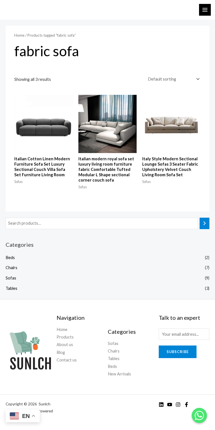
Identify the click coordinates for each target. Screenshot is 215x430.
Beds (10, 257)
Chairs (11, 267)
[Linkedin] (161, 404)
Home (19, 35)
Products (65, 337)
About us (65, 344)
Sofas (11, 278)
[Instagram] (178, 404)
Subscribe (178, 351)
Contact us (67, 360)
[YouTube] (169, 404)
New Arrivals (119, 374)
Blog (61, 352)
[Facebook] (186, 404)
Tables (11, 288)
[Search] (204, 223)
